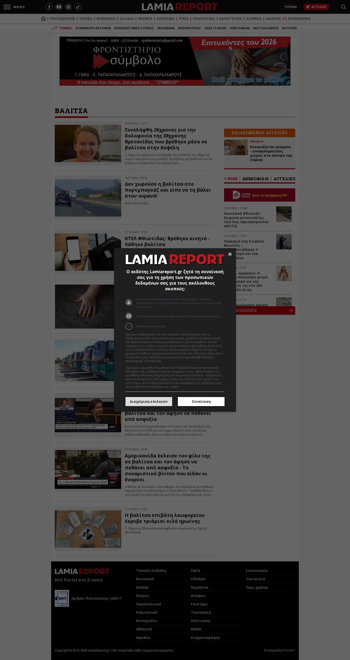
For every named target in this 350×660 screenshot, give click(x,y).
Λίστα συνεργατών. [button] (175, 361)
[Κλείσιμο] (230, 254)
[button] (175, 326)
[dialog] (175, 330)
